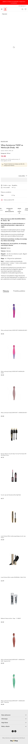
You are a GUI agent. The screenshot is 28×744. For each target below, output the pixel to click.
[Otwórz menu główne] (2, 9)
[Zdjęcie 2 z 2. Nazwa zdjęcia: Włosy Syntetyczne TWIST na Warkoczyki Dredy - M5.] (14, 124)
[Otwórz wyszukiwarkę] (22, 9)
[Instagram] (15, 731)
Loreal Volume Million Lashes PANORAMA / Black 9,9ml (13, 577)
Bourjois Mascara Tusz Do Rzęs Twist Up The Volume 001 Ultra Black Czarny (13, 454)
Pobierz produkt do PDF (9, 200)
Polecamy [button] (6, 291)
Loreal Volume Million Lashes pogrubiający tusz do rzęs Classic (13, 536)
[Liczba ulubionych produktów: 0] (25, 9)
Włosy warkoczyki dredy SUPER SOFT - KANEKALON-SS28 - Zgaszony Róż (13, 660)
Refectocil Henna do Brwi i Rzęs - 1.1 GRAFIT (11, 618)
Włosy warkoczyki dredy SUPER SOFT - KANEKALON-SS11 (14, 412)
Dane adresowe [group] (5, 715)
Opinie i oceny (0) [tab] (19, 211)
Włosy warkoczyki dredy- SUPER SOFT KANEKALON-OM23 (13, 372)
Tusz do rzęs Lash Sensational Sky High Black (11, 495)
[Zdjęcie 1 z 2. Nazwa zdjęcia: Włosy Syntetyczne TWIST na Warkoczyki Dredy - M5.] (14, 97)
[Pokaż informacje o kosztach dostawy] (15, 187)
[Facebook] (13, 731)
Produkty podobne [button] (19, 291)
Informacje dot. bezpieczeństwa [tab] (9, 210)
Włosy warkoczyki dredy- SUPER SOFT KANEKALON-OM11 (14, 330)
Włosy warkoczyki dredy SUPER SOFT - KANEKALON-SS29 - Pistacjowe (13, 701)
